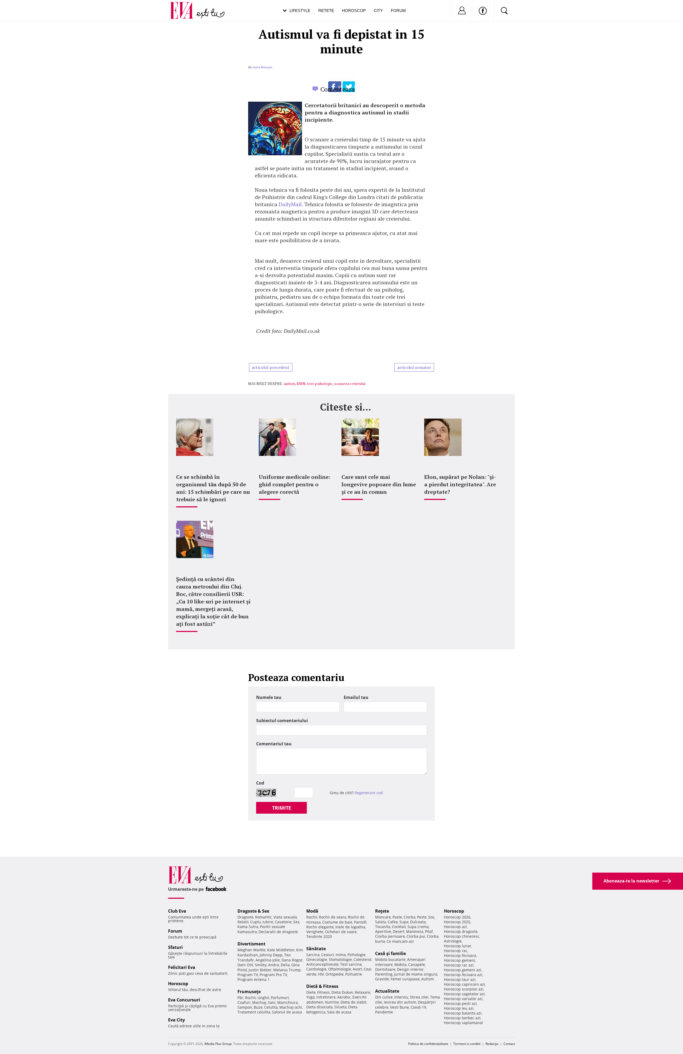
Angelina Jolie (268, 959)
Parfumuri (280, 997)
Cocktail (399, 926)
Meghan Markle (251, 949)
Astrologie (453, 941)
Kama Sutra (247, 926)
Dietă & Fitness (322, 986)
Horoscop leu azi (459, 1008)
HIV (321, 974)
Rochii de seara (332, 917)
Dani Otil (245, 964)
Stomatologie (340, 959)
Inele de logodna (350, 926)
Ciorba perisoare (390, 936)
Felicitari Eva (181, 967)
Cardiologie (316, 969)
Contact (509, 1043)
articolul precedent (270, 367)
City (378, 10)
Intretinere (326, 997)
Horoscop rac (455, 950)
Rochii (250, 997)
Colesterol (362, 959)
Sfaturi (175, 947)
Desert (398, 931)
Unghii (263, 997)
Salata (380, 921)
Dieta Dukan (342, 992)
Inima (341, 954)
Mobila (400, 964)
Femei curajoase (405, 978)
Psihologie (356, 954)
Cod (260, 783)
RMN (301, 383)
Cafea (393, 921)
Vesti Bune (399, 1007)
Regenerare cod (369, 792)
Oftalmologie (339, 969)
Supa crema (418, 926)
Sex (296, 921)
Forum (398, 10)
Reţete (382, 911)
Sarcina (313, 954)
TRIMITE (281, 808)
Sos (431, 917)
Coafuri (244, 1002)
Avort (357, 969)
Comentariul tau (274, 744)
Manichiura (287, 1002)
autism (289, 383)
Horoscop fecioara (460, 955)
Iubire (268, 921)
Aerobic (344, 997)
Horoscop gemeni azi (462, 969)
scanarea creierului (349, 383)
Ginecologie (316, 959)
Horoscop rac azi (459, 965)
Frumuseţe (249, 992)
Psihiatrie (353, 974)
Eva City (176, 1020)
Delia (285, 964)
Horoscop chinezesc (461, 936)
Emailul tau (356, 697)
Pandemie (384, 1012)
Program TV (247, 974)
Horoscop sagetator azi (464, 993)
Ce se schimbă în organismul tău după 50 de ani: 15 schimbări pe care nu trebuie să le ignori (213, 488)
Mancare (383, 917)
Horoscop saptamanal (463, 1022)
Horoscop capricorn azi (464, 984)
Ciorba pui (416, 936)
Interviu (401, 997)
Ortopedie (334, 974)
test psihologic (319, 383)
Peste (422, 917)
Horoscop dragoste (461, 931)
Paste (397, 917)
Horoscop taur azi (459, 979)
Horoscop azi (455, 926)
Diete (311, 992)
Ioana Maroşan (262, 67)
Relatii (243, 921)
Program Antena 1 (253, 979)
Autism (427, 978)
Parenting (383, 974)
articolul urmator (414, 367)
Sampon (244, 1007)
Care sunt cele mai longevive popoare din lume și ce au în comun (379, 484)
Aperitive (383, 931)
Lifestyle (299, 10)
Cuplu (255, 921)
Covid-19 (418, 1007)
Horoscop (354, 10)
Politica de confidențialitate (428, 1043)
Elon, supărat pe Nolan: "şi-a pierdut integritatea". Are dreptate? (460, 484)
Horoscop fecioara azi (463, 974)
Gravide (382, 978)
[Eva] (184, 6)
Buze (258, 1007)
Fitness (323, 992)
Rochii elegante (320, 926)
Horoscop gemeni (459, 960)
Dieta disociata (319, 1006)
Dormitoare (385, 969)
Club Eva (177, 911)
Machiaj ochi (290, 1007)
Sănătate (316, 949)
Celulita (271, 1007)
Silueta (340, 1006)
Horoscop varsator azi (463, 998)
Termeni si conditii (467, 1043)
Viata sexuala (285, 917)
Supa (403, 921)
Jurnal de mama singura (415, 974)
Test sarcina (351, 964)
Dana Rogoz (292, 959)
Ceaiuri (327, 954)
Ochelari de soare (341, 931)
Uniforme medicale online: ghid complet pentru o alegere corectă (294, 484)
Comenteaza (337, 89)
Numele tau (268, 697)
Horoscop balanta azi (463, 1013)
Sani (272, 1002)
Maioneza (414, 931)
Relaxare (362, 992)
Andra (273, 964)
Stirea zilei (419, 997)
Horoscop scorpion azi (463, 989)
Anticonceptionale (322, 964)
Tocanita (382, 926)
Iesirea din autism (400, 1002)
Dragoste (245, 917)
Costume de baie (337, 922)
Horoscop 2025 (457, 921)
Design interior (410, 969)
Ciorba (409, 917)
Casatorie (283, 921)
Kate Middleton (281, 949)
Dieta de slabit (353, 1002)
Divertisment (251, 944)
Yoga (310, 997)
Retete (326, 10)
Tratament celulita (253, 1012)
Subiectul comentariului (282, 720)
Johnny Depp (271, 954)
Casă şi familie (390, 953)
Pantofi (360, 922)
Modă (312, 911)
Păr (240, 997)
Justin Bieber (260, 969)
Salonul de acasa (287, 1012)
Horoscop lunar (457, 945)
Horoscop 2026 (457, 917)
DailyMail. (291, 204)
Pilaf (429, 931)
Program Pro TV (273, 974)
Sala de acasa (339, 1012)
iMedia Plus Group (218, 1043)
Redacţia (492, 1043)
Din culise (384, 997)
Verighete (314, 931)
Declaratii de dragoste (278, 931)
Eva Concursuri (184, 1000)
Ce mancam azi (400, 941)
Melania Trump (287, 969)
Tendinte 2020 (319, 936)
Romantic (263, 917)
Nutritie (332, 1002)
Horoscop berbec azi (462, 1017)
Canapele (416, 964)
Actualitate (387, 991)
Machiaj (259, 1002)
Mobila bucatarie (390, 959)
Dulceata (418, 921)
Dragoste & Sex (253, 911)
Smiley (261, 964)
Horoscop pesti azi (460, 1003)
